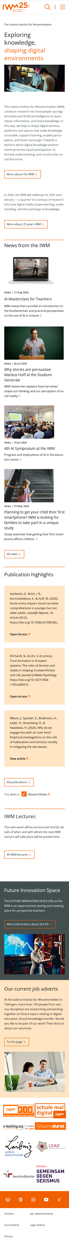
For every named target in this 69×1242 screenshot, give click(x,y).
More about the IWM (20, 174)
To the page (14, 1042)
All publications (17, 782)
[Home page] (16, 7)
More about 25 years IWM (24, 224)
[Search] (47, 7)
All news (12, 554)
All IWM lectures (17, 855)
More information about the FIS (28, 924)
